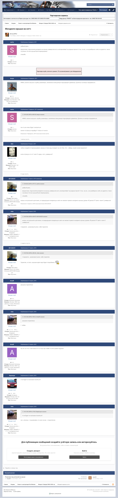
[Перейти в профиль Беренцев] (12, 383)
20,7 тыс (10, 229)
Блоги (42, 10)
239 (11, 393)
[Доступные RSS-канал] (113, 484)
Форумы (21, 10)
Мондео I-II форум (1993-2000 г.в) (31, 35)
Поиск (50, 10)
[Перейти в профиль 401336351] (12, 187)
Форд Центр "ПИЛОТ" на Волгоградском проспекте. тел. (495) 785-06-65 (80, 18)
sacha (12, 42)
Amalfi (12, 280)
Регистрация (103, 10)
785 (12, 96)
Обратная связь (8, 491)
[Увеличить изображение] (57, 262)
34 (12, 60)
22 (16, 229)
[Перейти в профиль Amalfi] (12, 289)
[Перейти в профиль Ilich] (12, 152)
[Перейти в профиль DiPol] (7, 35)
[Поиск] (112, 4)
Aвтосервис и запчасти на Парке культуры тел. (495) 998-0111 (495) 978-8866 (26, 18)
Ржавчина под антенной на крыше (15, 477)
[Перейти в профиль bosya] (12, 86)
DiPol (15, 33)
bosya (12, 78)
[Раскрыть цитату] (23, 114)
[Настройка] (110, 10)
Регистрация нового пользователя (33, 457)
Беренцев (12, 375)
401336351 (12, 178)
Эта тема (106, 4)
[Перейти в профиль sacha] (12, 50)
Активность (60, 10)
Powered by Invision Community (100, 491)
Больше (71, 10)
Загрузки (32, 10)
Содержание (9, 10)
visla (12, 211)
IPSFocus (13, 489)
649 (12, 298)
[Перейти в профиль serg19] (90, 477)
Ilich (12, 144)
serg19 (9, 478)
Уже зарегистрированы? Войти (88, 10)
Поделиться (93, 34)
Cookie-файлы (17, 491)
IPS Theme (6, 489)
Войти (84, 457)
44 (12, 162)
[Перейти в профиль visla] (12, 219)
